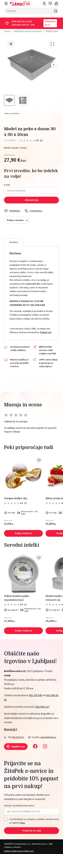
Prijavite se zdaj (31, 830)
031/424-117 (42, 707)
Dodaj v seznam (15, 220)
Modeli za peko (52, 31)
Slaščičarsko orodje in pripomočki (28, 31)
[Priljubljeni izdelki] (50, 3)
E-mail (7, 185)
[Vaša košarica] (56, 3)
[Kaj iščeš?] (55, 11)
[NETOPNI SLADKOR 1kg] (23, 475)
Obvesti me (31, 200)
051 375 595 (35, 695)
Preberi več (45, 332)
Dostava (14, 242)
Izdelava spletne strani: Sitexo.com (19, 851)
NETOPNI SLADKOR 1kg (15, 498)
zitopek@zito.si (48, 737)
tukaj (22, 823)
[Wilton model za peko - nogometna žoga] (23, 573)
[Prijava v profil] (44, 3)
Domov (7, 31)
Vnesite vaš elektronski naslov (19, 805)
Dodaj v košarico (23, 533)
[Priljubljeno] (38, 460)
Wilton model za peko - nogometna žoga (17, 598)
